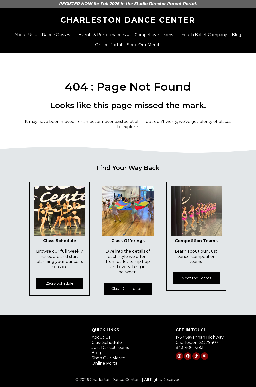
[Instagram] (179, 356)
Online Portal (108, 44)
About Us (101, 337)
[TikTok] (196, 356)
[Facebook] (188, 356)
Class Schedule (107, 342)
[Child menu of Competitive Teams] (155, 35)
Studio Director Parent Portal (165, 4)
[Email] (204, 356)
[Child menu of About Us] (26, 35)
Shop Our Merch (144, 44)
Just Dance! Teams (110, 347)
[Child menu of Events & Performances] (104, 35)
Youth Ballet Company (204, 34)
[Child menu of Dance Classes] (58, 35)
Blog (237, 34)
